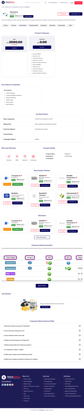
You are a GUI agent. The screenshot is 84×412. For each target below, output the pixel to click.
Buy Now (14, 48)
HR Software (68, 383)
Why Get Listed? (27, 379)
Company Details (33, 25)
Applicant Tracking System (71, 391)
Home (3, 7)
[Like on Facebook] (3, 385)
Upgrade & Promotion (28, 391)
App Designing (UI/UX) (49, 393)
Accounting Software (69, 379)
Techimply (41, 410)
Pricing (5, 25)
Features (13, 25)
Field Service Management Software (73, 396)
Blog (25, 393)
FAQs (70, 25)
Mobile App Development (49, 379)
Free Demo (63, 13)
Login (71, 2)
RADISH (42, 175)
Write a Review (28, 16)
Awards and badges (28, 381)
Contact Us (26, 400)
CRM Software (68, 381)
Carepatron (16, 175)
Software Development (49, 386)
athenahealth (72, 193)
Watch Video (42, 285)
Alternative (52, 25)
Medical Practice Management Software (14, 7)
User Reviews (61, 25)
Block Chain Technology (49, 396)
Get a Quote (74, 13)
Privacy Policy (27, 398)
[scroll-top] (82, 405)
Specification (22, 25)
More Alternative (41, 237)
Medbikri (14, 193)
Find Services (63, 2)
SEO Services (47, 391)
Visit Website (17, 184)
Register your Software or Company (31, 386)
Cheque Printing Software (70, 393)
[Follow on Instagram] (10, 385)
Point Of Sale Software (70, 388)
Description (44, 25)
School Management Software (71, 386)
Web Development (48, 381)
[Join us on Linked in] (8, 385)
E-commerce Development (50, 383)
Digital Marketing (48, 388)
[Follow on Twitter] (5, 385)
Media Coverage (27, 383)
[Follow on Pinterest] (12, 385)
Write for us (26, 388)
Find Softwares (53, 2)
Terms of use (26, 396)
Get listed (78, 2)
